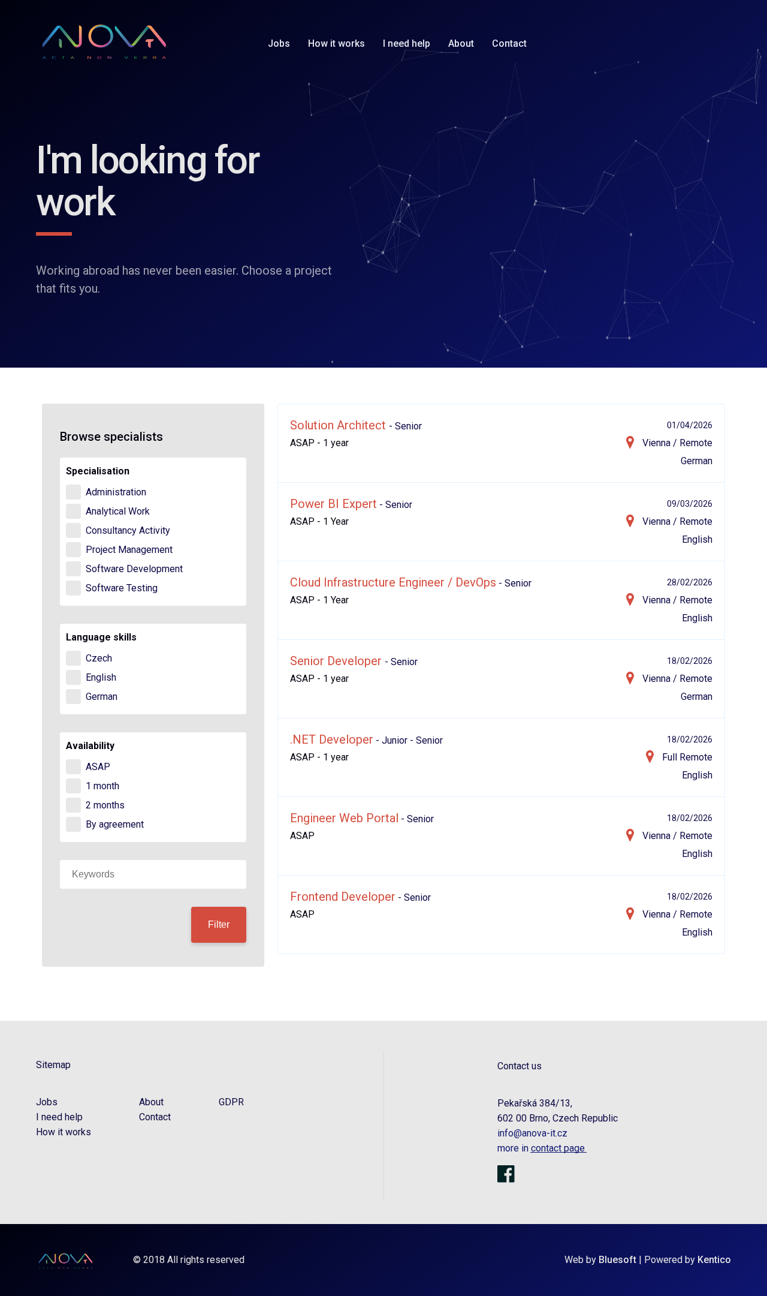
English (101, 677)
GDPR (231, 1102)
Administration (116, 492)
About (461, 43)
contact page (557, 1148)
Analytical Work (118, 511)
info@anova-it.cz (532, 1133)
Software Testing (122, 588)
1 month (102, 786)
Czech (99, 658)
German (101, 696)
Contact (509, 43)
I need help (406, 43)
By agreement (115, 824)
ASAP (98, 766)
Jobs (279, 43)
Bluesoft (617, 1259)
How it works (336, 43)
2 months (105, 805)
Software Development (134, 569)
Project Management (129, 549)
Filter (219, 924)
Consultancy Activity (128, 530)
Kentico (714, 1259)
